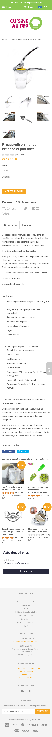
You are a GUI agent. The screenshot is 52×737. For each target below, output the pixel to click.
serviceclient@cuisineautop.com (26, 641)
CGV (26, 609)
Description (10, 225)
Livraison (27, 225)
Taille (4, 165)
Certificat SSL (26, 674)
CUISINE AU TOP (37, 720)
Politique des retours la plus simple (26, 668)
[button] (13, 155)
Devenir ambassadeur (26, 622)
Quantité (6, 177)
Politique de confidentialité (26, 612)
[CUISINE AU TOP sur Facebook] (22, 692)
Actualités (26, 605)
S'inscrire (42, 711)
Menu (8, 7)
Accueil (4, 40)
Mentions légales (26, 616)
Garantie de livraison (26, 677)
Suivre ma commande (26, 602)
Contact (26, 598)
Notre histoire (26, 619)
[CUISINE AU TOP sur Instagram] (29, 692)
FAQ (26, 626)
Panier (31, 7)
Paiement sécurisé (26, 671)
